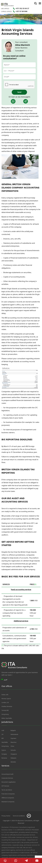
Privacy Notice (6, 816)
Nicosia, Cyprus (6, 698)
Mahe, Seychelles (7, 718)
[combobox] (5, 70)
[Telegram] (25, 101)
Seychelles (5, 742)
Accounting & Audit (7, 774)
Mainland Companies (8, 802)
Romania (4, 758)
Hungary (4, 754)
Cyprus (4, 750)
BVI (3, 738)
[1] (2, 645)
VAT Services (5, 786)
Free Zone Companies (8, 794)
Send (19, 92)
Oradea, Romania (7, 706)
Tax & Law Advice (7, 790)
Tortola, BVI (5, 710)
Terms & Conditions (19, 816)
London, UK (5, 702)
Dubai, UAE (5, 694)
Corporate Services (7, 778)
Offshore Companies (8, 798)
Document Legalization (9, 782)
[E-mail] (36, 860)
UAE (3, 730)
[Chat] (5, 860)
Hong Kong (5, 714)
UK (2, 734)
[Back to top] (29, 815)
